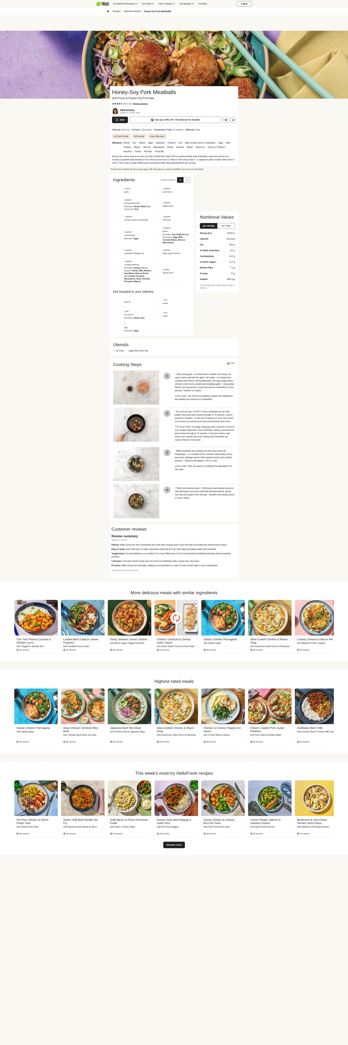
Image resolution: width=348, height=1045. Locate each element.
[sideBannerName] (217, 191)
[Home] (108, 11)
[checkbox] (113, 104)
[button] (151, 180)
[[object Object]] (226, 120)
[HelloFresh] (102, 4)
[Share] (233, 120)
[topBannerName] (174, 23)
